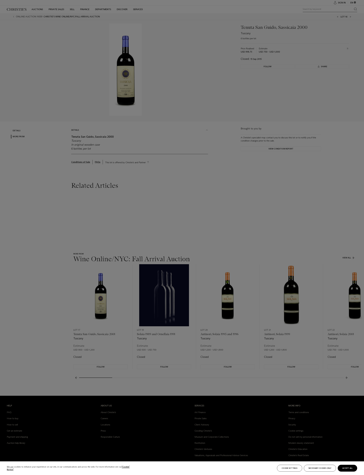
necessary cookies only (320, 468)
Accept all (347, 468)
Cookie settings (289, 468)
